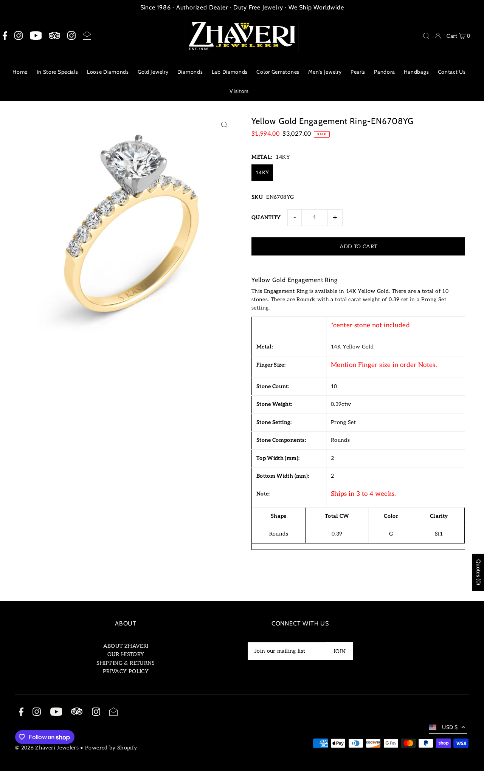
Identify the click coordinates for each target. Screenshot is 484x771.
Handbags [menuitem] (416, 71)
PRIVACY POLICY (126, 671)
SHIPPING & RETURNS (125, 663)
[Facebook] (5, 35)
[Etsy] (54, 36)
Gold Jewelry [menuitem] (153, 71)
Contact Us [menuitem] (452, 71)
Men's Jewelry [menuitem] (324, 71)
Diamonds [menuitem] (190, 71)
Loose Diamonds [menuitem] (108, 71)
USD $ (450, 727)
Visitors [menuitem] (239, 91)
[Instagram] (18, 35)
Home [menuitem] (20, 71)
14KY (262, 173)
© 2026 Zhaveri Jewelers (47, 748)
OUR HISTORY (125, 654)
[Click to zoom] (224, 124)
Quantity (266, 217)
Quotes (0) (478, 572)
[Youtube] (36, 35)
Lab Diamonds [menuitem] (230, 71)
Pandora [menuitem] (384, 71)
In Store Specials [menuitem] (57, 71)
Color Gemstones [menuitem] (277, 71)
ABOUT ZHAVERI (126, 646)
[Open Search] (426, 36)
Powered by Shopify (111, 748)
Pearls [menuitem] (358, 71)
